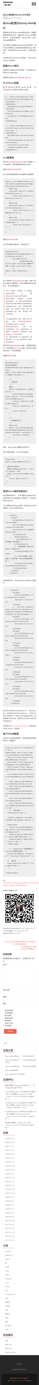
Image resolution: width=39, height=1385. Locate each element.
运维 (6, 1329)
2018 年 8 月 (9, 1201)
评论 (5, 964)
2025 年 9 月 (9, 1146)
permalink (16, 933)
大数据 (7, 1306)
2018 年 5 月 (9, 1213)
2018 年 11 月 (10, 1189)
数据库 (7, 1314)
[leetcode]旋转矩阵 (11, 1070)
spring (19, 931)
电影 (6, 1322)
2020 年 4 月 (9, 1154)
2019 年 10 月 (10, 1170)
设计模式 (8, 1325)
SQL (6, 1290)
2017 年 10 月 (10, 1221)
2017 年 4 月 (9, 1236)
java (14, 931)
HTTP (7, 1267)
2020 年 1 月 (9, 1162)
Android (8, 1251)
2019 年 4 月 (9, 1181)
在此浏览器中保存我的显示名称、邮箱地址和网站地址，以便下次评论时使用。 (9, 1018)
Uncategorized (10, 1294)
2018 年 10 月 (10, 1193)
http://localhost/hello (20, 726)
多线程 (7, 1302)
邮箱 (5, 997)
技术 (26, 931)
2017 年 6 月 (9, 1232)
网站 (4, 1003)
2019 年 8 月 (9, 1174)
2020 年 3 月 (9, 1158)
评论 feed (8, 1348)
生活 (6, 1318)
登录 (6, 1340)
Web (31, 928)
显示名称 (7, 990)
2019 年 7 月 (9, 1178)
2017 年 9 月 (9, 1224)
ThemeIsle (27, 1380)
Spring (27, 928)
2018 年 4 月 (9, 1217)
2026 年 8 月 (9, 1138)
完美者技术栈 (8, 2)
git (6, 1263)
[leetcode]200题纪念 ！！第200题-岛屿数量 (20, 1066)
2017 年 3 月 (9, 1240)
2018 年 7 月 (9, 1205)
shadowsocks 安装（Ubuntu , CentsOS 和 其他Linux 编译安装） (19, 1096)
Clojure (7, 1259)
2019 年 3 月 (9, 1185)
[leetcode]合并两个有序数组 (15, 1074)
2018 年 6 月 (9, 1209)
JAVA (22, 928)
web (22, 931)
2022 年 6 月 (9, 1150)
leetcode (8, 1279)
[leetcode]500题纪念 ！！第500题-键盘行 (19, 1056)
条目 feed (8, 1344)
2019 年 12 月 (10, 1166)
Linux (7, 1282)
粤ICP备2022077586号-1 (19, 1378)
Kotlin (7, 1275)
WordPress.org (10, 1352)
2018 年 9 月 (9, 1197)
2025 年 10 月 (10, 1142)
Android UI (9, 1255)
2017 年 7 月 (9, 1228)
